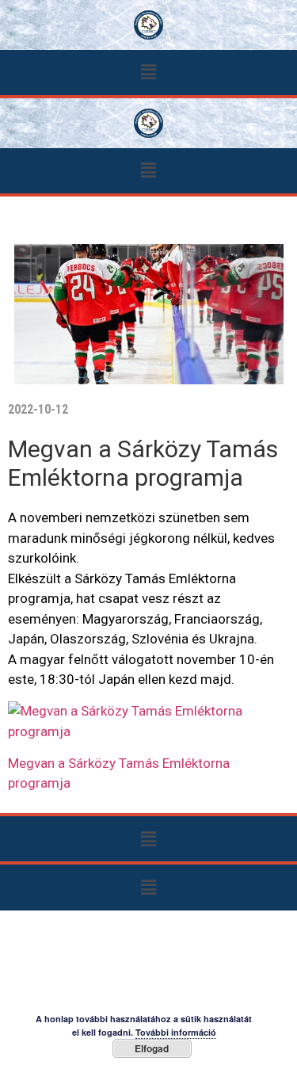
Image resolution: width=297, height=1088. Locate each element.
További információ (175, 1032)
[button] (148, 72)
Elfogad (152, 1048)
